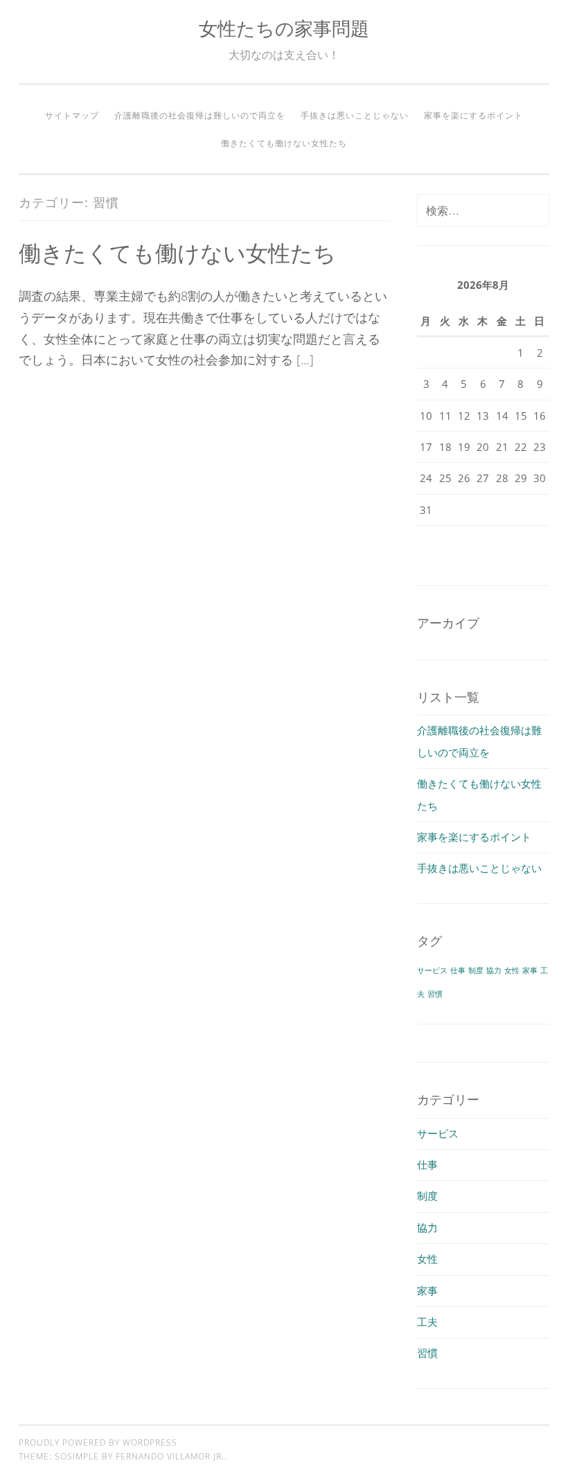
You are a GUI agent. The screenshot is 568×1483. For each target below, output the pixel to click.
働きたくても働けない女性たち (284, 143)
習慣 (435, 994)
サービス (432, 970)
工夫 (427, 1322)
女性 (512, 970)
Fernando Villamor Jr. (170, 1456)
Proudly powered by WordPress (98, 1442)
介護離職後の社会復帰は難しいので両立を (199, 115)
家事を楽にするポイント (473, 115)
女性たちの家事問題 (284, 28)
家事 (530, 970)
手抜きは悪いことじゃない (355, 115)
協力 (494, 970)
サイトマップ (72, 115)
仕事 (457, 970)
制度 (475, 970)
